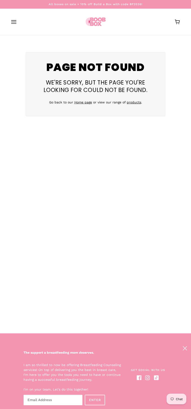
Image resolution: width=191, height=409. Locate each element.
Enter (95, 400)
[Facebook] (140, 377)
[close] (185, 347)
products (134, 102)
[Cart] (177, 22)
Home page (83, 102)
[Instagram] (147, 377)
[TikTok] (155, 377)
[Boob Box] (95, 21)
